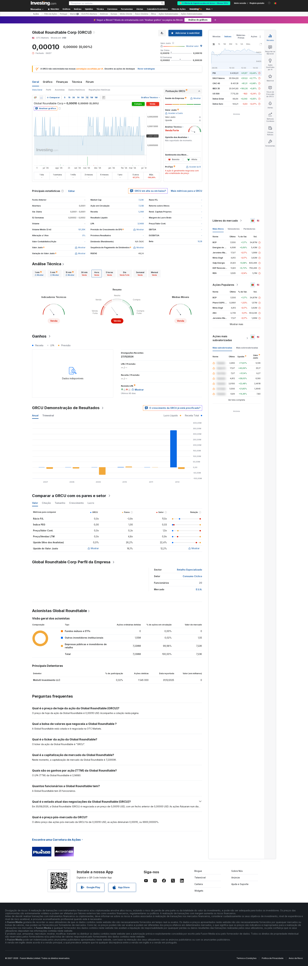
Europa (114, 14)
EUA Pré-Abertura (89, 14)
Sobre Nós (237, 871)
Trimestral (48, 415)
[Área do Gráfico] (41, 97)
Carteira (198, 884)
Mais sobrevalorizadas (247, 348)
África (153, 14)
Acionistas (60, 90)
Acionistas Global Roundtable (59, 610)
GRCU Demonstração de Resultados (65, 407)
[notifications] (269, 2)
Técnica (77, 81)
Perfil (48, 90)
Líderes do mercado (225, 220)
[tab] (39, 273)
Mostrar (95, 548)
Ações (36, 14)
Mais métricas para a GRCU (186, 190)
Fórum (90, 81)
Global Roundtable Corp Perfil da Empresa (71, 562)
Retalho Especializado (189, 569)
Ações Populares (223, 284)
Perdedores (249, 229)
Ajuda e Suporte (239, 884)
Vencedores (234, 229)
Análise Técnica (46, 264)
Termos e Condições (246, 958)
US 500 (216, 93)
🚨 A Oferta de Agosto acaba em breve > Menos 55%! (203, 3)
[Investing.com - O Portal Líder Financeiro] (43, 3)
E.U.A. (199, 589)
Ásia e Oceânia (141, 14)
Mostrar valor (192, 46)
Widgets (198, 890)
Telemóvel (200, 877)
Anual (35, 415)
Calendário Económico (157, 9)
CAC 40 (216, 83)
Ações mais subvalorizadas (222, 338)
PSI (214, 73)
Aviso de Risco (296, 958)
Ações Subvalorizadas (168, 14)
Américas (104, 14)
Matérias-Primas (241, 36)
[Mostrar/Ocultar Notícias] (103, 97)
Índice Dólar (218, 99)
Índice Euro (218, 104)
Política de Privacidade (272, 958)
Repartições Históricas (99, 90)
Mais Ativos (218, 229)
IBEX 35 (216, 88)
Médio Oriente (126, 14)
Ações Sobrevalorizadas (191, 14)
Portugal (63, 14)
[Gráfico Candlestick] (35, 97)
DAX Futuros (219, 78)
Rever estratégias (146, 69)
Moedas (216, 36)
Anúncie (235, 877)
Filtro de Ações (179, 9)
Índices (227, 36)
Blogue (198, 871)
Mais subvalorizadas (222, 348)
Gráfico (47, 81)
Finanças (62, 81)
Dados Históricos (76, 90)
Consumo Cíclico (192, 576)
